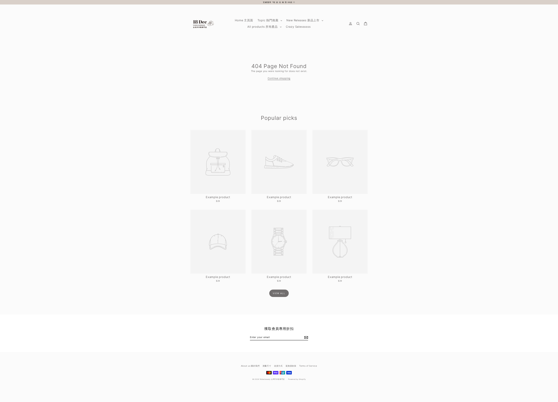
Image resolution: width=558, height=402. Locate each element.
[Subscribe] (305, 337)
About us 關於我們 (250, 366)
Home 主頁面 (244, 20)
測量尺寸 (267, 366)
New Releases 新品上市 (303, 20)
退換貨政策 (291, 366)
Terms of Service (308, 366)
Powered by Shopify (297, 379)
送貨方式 (278, 366)
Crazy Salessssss (298, 26)
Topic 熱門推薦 (268, 20)
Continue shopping (279, 78)
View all (279, 293)
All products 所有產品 (262, 26)
